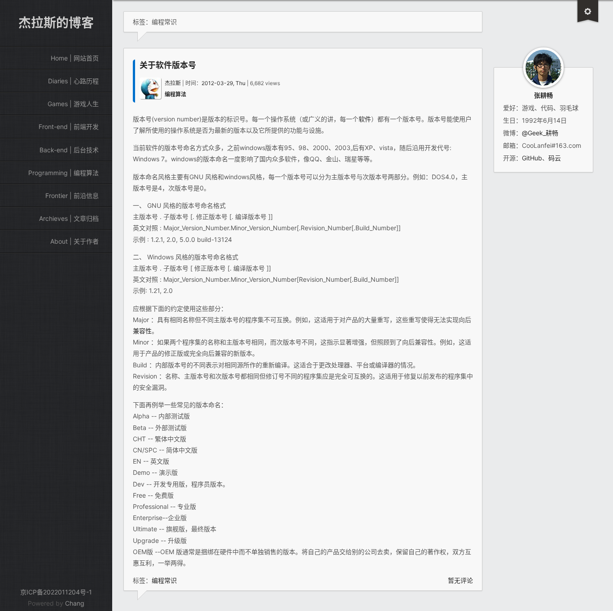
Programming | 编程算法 (63, 172)
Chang (74, 603)
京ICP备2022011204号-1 (56, 592)
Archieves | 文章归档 (69, 218)
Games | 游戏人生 (73, 104)
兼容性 (142, 331)
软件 (365, 119)
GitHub (532, 158)
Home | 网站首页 (75, 58)
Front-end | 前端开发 (69, 126)
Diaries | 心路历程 (73, 81)
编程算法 (175, 94)
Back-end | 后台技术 (69, 150)
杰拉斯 (173, 83)
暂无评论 (460, 580)
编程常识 (164, 580)
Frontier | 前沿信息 (72, 195)
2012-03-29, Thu (223, 83)
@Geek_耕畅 (540, 133)
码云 (554, 158)
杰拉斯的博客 (56, 22)
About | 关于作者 (74, 241)
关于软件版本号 (168, 65)
